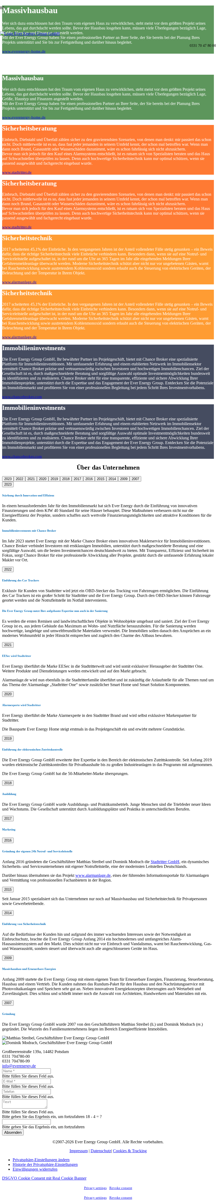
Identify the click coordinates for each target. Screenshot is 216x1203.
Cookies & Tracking (130, 1151)
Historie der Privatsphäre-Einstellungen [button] (45, 1164)
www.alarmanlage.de (93, 875)
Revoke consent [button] (120, 1188)
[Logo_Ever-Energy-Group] (30, 33)
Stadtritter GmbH (165, 861)
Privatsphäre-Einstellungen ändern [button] (41, 1159)
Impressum (79, 1151)
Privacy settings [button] (95, 1188)
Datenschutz (101, 1151)
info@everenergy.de (19, 1066)
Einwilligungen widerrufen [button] (35, 1169)
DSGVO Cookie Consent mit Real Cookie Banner (44, 1178)
